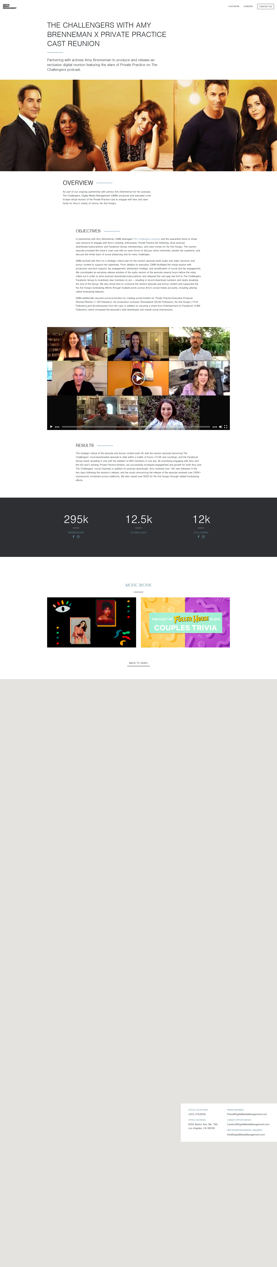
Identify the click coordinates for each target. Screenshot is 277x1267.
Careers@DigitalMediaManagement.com (248, 1124)
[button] (138, 378)
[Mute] (220, 426)
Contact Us (265, 6)
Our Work (233, 6)
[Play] (51, 426)
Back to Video (138, 663)
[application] (138, 378)
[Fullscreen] (225, 426)
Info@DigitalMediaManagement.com (246, 1134)
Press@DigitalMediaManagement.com (247, 1114)
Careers (248, 6)
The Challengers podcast (146, 239)
